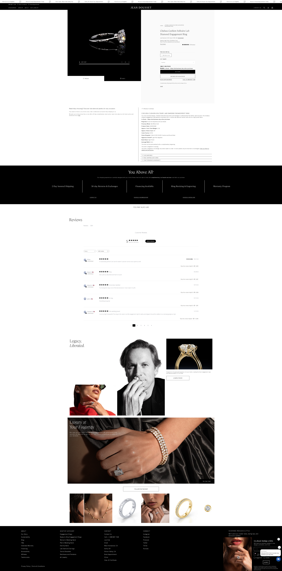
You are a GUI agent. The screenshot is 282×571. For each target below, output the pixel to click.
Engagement (12, 8)
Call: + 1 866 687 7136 (111, 537)
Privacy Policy (25, 566)
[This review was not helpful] (196, 292)
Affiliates (24, 554)
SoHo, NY (107, 548)
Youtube (145, 548)
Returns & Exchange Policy (181, 83)
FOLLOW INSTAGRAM (141, 489)
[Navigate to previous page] (130, 325)
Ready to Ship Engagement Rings (71, 537)
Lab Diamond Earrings (67, 548)
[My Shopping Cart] (272, 8)
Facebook (146, 537)
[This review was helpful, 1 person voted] (194, 305)
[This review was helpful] (194, 292)
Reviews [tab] (85, 225)
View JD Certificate (110, 560)
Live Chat (107, 540)
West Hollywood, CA (111, 546)
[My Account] (268, 8)
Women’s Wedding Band (68, 540)
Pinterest (146, 540)
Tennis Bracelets (65, 551)
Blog (22, 540)
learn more (177, 378)
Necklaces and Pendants (68, 554)
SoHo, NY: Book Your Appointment (55, 1)
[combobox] (89, 251)
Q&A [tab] (91, 225)
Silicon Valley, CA (110, 551)
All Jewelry (63, 557)
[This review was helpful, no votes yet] (194, 266)
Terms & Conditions (38, 566)
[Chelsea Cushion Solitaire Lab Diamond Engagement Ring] (104, 39)
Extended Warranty (27, 546)
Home (161, 25)
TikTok (145, 546)
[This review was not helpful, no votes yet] (196, 266)
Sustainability (25, 537)
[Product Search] (264, 8)
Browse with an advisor (178, 76)
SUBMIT (266, 562)
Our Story (24, 534)
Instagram (146, 534)
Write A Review (150, 241)
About (27, 8)
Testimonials (25, 557)
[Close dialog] (278, 539)
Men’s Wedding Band (67, 543)
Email (106, 543)
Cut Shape (163, 59)
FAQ (79, 115)
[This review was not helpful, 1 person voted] (196, 279)
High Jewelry (34, 8)
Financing (24, 548)
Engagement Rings (66, 534)
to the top (207, 481)
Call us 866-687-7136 (189, 79)
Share (161, 86)
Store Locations (23, 4)
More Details (163, 44)
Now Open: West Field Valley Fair (25, 1)
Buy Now (177, 72)
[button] (98, 508)
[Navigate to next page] (151, 325)
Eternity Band (64, 546)
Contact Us (108, 534)
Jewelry (20, 8)
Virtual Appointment (34, 4)
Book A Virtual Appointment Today (108, 1)
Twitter (145, 543)
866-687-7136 (12, 4)
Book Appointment (166, 79)
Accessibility (25, 551)
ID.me (106, 557)
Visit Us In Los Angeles (82, 1)
